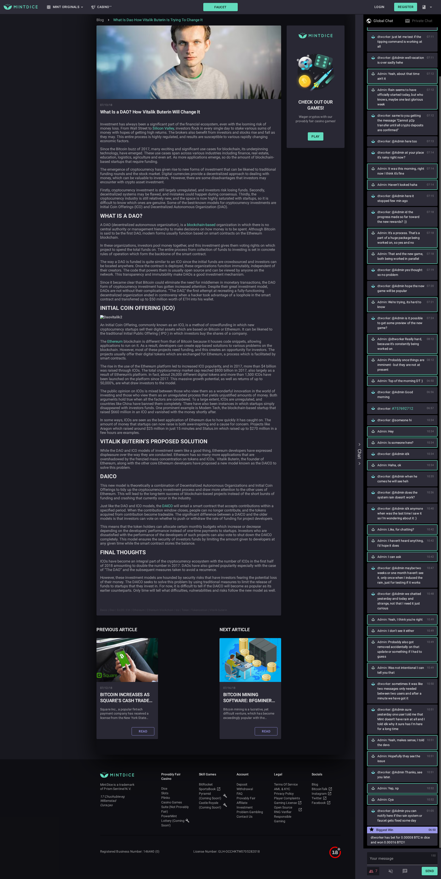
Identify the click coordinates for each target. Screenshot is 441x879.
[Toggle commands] (405, 871)
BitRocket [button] (206, 784)
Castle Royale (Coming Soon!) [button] (210, 805)
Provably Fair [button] (246, 798)
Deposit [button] (242, 784)
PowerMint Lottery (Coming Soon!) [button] (172, 820)
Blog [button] (315, 784)
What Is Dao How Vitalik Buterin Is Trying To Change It (158, 20)
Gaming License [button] (285, 803)
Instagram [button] (319, 793)
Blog (100, 20)
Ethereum (115, 341)
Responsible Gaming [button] (282, 819)
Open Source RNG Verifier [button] (283, 810)
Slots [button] (164, 793)
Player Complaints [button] (287, 798)
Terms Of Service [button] (286, 784)
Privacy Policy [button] (284, 793)
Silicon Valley (163, 128)
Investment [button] (245, 807)
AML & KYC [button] (282, 789)
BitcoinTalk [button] (319, 789)
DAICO (167, 506)
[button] (220, 7)
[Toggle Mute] (390, 871)
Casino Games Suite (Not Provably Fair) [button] (175, 806)
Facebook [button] (319, 803)
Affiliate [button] (242, 803)
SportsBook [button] (207, 789)
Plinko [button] (165, 798)
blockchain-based (201, 225)
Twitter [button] (317, 798)
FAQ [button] (240, 793)
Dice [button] (164, 788)
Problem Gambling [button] (250, 812)
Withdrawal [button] (245, 789)
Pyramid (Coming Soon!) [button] (210, 796)
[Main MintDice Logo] (21, 7)
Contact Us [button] (244, 816)
